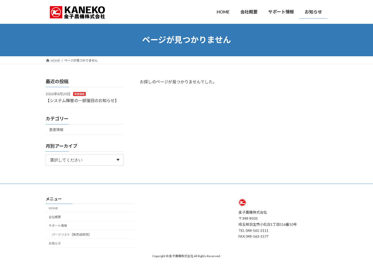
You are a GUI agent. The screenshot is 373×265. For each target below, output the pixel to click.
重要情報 (79, 94)
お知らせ (55, 243)
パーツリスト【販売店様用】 (71, 234)
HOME (53, 208)
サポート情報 (58, 226)
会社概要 (55, 217)
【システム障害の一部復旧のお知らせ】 (82, 100)
